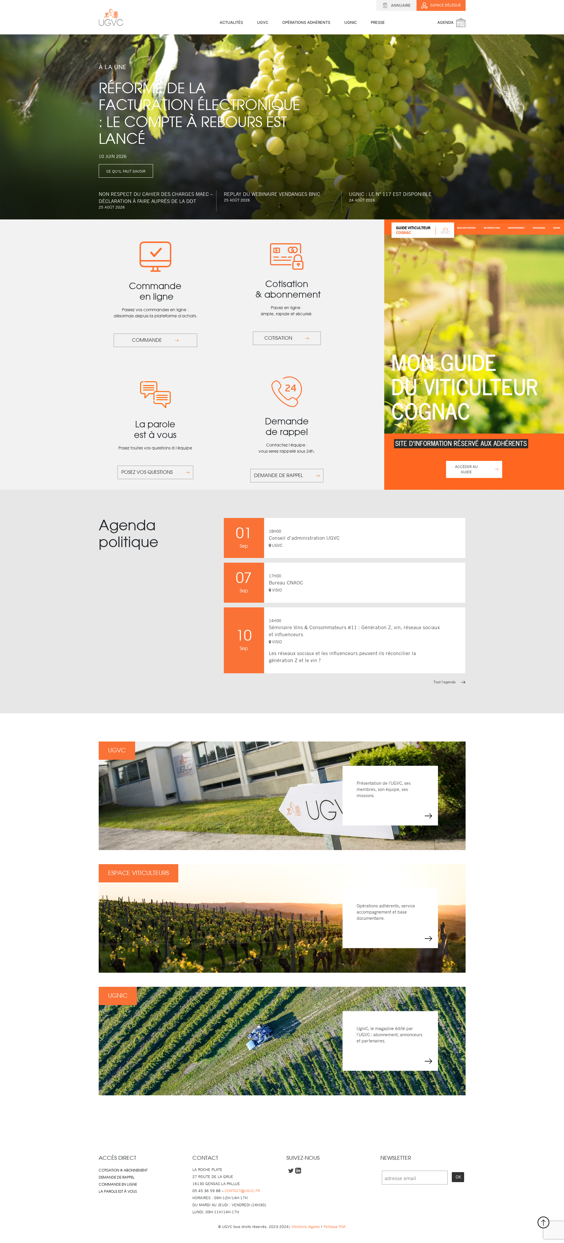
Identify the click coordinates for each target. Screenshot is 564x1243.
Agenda (445, 22)
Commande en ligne (118, 1184)
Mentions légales (306, 1226)
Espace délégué (445, 5)
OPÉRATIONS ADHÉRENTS (306, 22)
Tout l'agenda (444, 682)
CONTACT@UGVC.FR (242, 1191)
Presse (378, 22)
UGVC (262, 22)
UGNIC (350, 22)
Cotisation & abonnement (123, 1170)
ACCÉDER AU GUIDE (466, 469)
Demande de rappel (117, 1177)
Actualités (231, 22)
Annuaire (401, 5)
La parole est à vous (118, 1191)
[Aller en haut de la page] (543, 1222)
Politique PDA (334, 1226)
